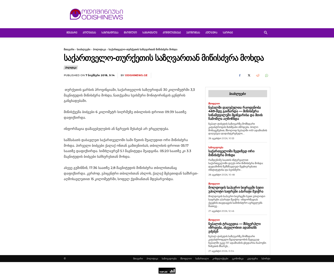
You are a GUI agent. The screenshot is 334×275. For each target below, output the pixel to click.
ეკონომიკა (193, 33)
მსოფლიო (130, 33)
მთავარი (71, 33)
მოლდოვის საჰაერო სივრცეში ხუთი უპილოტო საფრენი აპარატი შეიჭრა (235, 189)
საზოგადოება (109, 33)
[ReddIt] (257, 75)
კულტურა (211, 33)
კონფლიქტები (172, 33)
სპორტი (228, 33)
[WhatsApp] (266, 75)
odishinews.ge (136, 75)
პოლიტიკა (89, 33)
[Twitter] (248, 75)
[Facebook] (240, 75)
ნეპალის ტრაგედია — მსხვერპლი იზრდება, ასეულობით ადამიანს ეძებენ (234, 227)
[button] (265, 33)
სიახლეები (83, 49)
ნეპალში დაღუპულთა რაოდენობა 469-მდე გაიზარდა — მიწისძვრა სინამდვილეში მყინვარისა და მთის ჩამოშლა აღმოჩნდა (235, 113)
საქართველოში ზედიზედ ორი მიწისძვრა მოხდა (231, 153)
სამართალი (149, 33)
